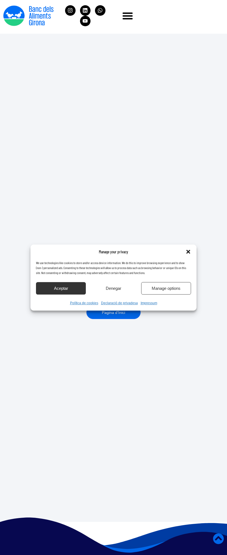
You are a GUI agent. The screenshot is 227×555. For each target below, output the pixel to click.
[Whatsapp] (100, 10)
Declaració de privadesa (119, 303)
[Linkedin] (85, 10)
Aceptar (61, 288)
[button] (188, 251)
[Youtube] (85, 21)
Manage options (166, 288)
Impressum (149, 303)
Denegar (113, 288)
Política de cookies (84, 303)
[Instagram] (70, 10)
